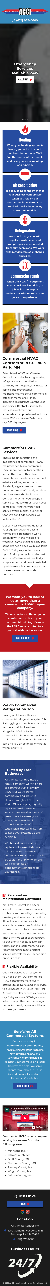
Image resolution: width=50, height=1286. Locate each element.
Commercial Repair (25, 276)
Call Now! (23, 79)
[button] (3, 73)
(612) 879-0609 (26, 20)
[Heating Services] (25, 129)
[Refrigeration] (25, 220)
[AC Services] (25, 175)
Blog (23, 1204)
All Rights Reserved (38, 1283)
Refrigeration (25, 230)
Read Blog (12, 430)
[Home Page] (25, 11)
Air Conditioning (25, 185)
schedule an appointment (19, 414)
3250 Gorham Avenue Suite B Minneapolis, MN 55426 (25, 1232)
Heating (25, 140)
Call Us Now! (23, 638)
